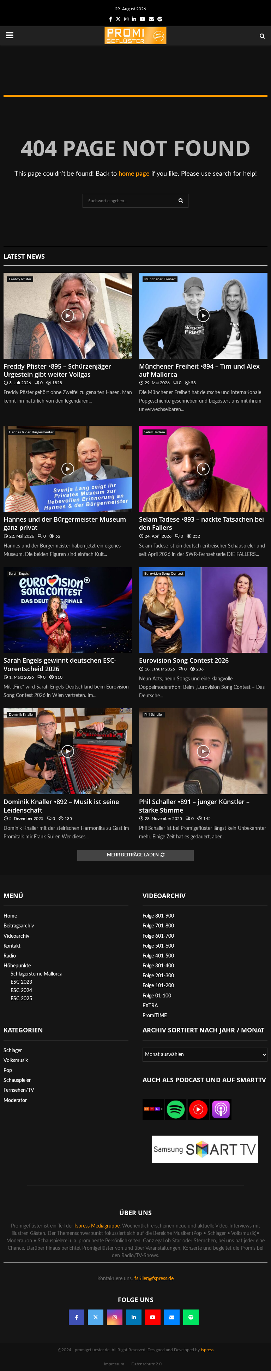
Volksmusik (16, 1060)
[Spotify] (191, 1317)
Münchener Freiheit (160, 279)
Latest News (24, 256)
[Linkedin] (133, 1317)
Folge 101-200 (158, 985)
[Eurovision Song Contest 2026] (203, 610)
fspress (207, 1350)
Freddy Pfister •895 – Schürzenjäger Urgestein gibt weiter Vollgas (57, 370)
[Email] (172, 1317)
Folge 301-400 (158, 965)
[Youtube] (153, 1317)
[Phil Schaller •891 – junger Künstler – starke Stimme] (203, 751)
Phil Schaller (153, 714)
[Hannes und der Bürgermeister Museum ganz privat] (68, 469)
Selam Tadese (154, 432)
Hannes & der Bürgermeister (31, 432)
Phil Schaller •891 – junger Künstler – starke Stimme (194, 805)
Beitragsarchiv (19, 926)
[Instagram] (114, 1317)
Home (10, 916)
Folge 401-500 (158, 956)
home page (134, 174)
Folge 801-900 (158, 916)
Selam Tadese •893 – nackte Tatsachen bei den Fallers (201, 523)
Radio (10, 956)
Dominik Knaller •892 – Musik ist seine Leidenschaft (61, 805)
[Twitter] (95, 1317)
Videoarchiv (16, 936)
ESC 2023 (21, 982)
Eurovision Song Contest (163, 573)
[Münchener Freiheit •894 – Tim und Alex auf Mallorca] (203, 316)
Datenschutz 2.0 (146, 1364)
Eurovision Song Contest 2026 (184, 660)
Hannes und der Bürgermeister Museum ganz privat (65, 523)
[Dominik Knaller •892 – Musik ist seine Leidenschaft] (68, 751)
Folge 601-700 (158, 936)
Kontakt (12, 946)
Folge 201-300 (158, 975)
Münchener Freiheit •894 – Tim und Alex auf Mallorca (199, 370)
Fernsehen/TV (19, 1090)
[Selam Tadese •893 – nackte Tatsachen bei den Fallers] (203, 469)
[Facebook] (76, 1317)
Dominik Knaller (21, 714)
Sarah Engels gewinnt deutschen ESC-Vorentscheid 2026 (60, 664)
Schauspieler (17, 1080)
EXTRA (150, 1005)
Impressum (114, 1364)
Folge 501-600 (158, 946)
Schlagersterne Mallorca (36, 974)
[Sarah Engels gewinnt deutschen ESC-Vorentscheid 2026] (68, 610)
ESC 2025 (21, 998)
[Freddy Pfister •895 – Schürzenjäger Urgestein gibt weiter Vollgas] (68, 316)
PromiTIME (155, 1015)
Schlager (13, 1050)
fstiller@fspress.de (154, 1278)
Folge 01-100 (157, 996)
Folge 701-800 (158, 926)
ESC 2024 (21, 990)
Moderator (15, 1100)
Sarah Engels (19, 573)
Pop (8, 1070)
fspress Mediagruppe (97, 1226)
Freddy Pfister (20, 279)
